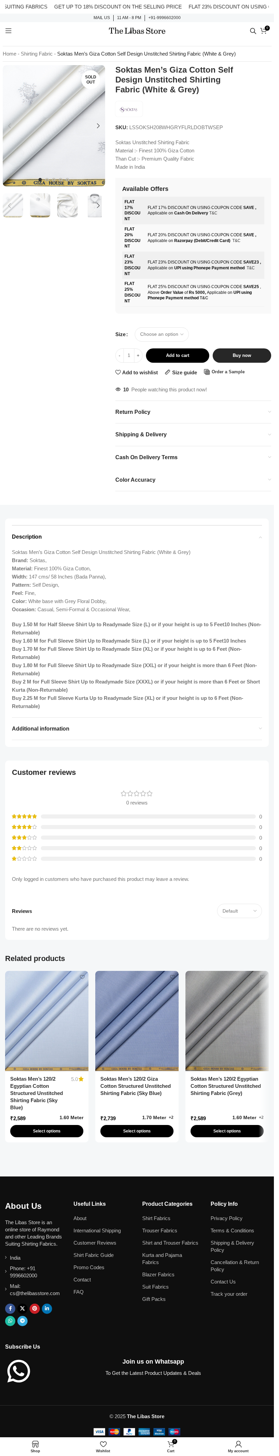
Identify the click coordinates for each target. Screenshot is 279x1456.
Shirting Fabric (37, 54)
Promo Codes (88, 1267)
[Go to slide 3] (53, 179)
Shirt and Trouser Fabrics (170, 1243)
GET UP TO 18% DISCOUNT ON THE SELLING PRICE (98, 7)
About (79, 1218)
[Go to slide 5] (67, 179)
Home (9, 54)
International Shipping (97, 1230)
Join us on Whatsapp (153, 1361)
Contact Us (223, 1282)
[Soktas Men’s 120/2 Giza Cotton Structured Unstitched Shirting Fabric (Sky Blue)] (137, 1021)
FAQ (78, 1292)
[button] (9, 126)
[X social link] (22, 1309)
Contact (82, 1279)
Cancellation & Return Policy (235, 1265)
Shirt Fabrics (156, 1218)
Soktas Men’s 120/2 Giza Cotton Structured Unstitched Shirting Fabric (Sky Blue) (135, 1086)
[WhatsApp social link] (10, 1321)
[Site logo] (137, 30)
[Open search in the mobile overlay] (253, 31)
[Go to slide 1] (40, 179)
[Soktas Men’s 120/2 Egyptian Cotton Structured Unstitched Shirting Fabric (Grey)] (227, 1021)
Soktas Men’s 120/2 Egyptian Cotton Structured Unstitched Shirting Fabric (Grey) (226, 1086)
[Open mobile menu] (8, 30)
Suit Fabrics (155, 1287)
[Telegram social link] (22, 1321)
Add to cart (177, 355)
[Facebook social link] (10, 1309)
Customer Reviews (94, 1243)
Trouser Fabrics (159, 1230)
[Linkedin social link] (47, 1309)
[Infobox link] (102, 18)
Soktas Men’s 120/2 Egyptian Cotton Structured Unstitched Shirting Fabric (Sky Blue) (36, 1093)
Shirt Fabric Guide (93, 1255)
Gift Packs (154, 1299)
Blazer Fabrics (158, 1274)
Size (120, 334)
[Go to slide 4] (60, 179)
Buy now (242, 355)
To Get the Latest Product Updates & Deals (153, 1373)
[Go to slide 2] (47, 179)
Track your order (229, 1294)
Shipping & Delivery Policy (232, 1246)
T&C (213, 213)
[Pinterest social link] (35, 1309)
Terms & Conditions (232, 1230)
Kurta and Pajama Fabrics (162, 1258)
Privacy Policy (227, 1218)
